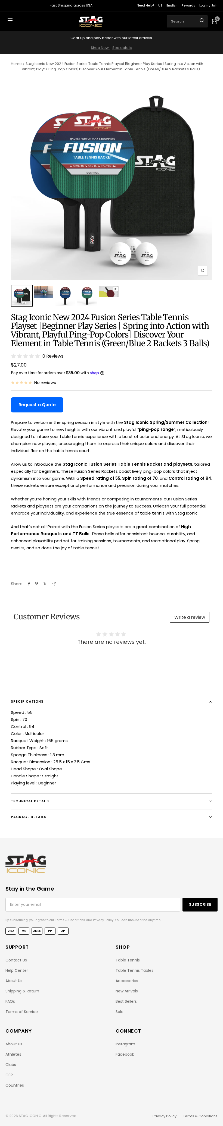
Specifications (27, 701)
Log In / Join (208, 5)
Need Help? (145, 5)
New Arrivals (127, 991)
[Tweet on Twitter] (45, 584)
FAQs (10, 1001)
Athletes (13, 1054)
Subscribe (200, 904)
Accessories (127, 980)
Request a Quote (37, 405)
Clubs (10, 1064)
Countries (14, 1085)
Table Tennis (128, 960)
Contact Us (16, 960)
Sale (119, 1011)
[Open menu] (10, 21)
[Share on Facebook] (29, 584)
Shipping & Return (22, 991)
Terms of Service (21, 1011)
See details (122, 47)
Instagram (125, 1044)
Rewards (188, 5)
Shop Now (100, 47)
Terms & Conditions (200, 1116)
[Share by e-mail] (54, 584)
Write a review (189, 617)
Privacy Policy (164, 1116)
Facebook (125, 1054)
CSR (9, 1075)
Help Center (16, 970)
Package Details (29, 817)
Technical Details (30, 801)
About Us (13, 980)
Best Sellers (126, 1001)
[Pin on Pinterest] (36, 584)
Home (16, 63)
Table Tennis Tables (134, 970)
